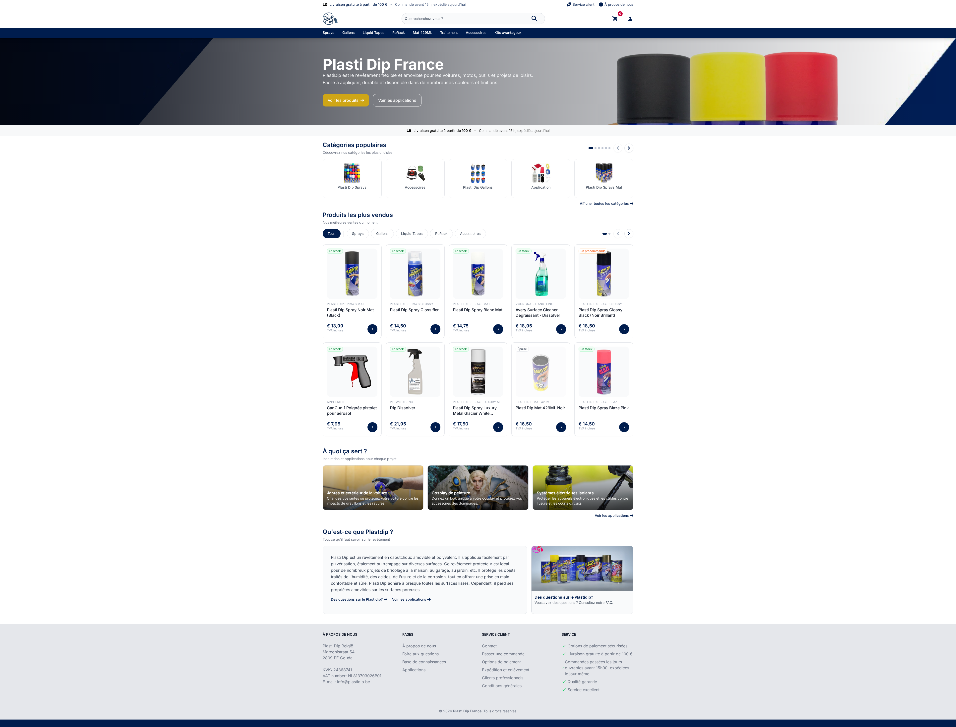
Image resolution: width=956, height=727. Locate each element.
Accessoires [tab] (470, 233)
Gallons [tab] (382, 233)
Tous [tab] (332, 233)
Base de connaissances (424, 661)
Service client (584, 4)
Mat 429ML (422, 32)
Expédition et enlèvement (505, 669)
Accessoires (476, 32)
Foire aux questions (420, 653)
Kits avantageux (508, 32)
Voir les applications (397, 100)
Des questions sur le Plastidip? (357, 599)
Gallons (348, 32)
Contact (489, 645)
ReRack (398, 32)
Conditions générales (502, 685)
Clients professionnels (502, 677)
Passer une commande (503, 653)
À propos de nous (618, 4)
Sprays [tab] (358, 233)
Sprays (328, 32)
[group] (373, 487)
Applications (413, 669)
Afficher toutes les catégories (604, 203)
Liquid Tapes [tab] (412, 233)
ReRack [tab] (441, 233)
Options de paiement (501, 661)
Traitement (449, 32)
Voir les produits (343, 100)
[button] (591, 148)
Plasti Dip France (467, 711)
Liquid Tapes (373, 32)
